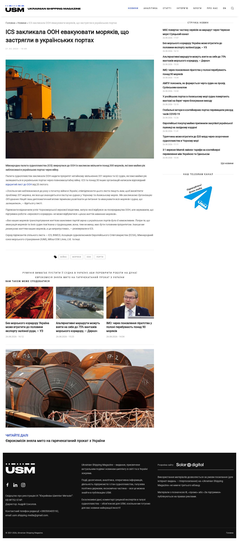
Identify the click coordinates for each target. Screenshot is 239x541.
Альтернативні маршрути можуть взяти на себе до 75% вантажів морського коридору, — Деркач (78, 327)
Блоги (198, 8)
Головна (10, 23)
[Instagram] (23, 485)
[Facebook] (7, 485)
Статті (167, 8)
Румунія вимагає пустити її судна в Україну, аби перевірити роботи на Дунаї (80, 273)
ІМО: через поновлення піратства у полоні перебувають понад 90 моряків (129, 327)
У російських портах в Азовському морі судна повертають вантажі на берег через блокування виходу (196, 98)
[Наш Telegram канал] (198, 197)
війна (64, 257)
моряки (76, 257)
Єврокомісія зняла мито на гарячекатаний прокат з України (80, 277)
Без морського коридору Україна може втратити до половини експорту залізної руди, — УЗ (27, 327)
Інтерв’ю (182, 8)
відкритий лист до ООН (19, 184)
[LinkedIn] (15, 485)
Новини (133, 8)
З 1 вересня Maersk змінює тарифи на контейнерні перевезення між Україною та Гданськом (191, 152)
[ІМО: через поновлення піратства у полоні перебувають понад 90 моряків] (130, 302)
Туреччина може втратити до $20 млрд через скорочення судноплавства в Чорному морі (196, 138)
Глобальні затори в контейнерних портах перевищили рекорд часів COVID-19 (198, 112)
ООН (89, 257)
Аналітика (151, 8)
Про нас (212, 8)
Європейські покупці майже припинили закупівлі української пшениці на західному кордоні (198, 125)
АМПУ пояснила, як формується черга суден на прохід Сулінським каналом (194, 85)
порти (100, 257)
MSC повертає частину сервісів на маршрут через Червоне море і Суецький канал (196, 31)
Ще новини (227, 163)
